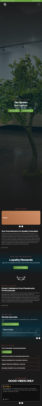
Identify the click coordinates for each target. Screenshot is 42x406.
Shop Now (14, 110)
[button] (21, 218)
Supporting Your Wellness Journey (13, 364)
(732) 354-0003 (37, 0)
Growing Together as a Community (13, 368)
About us (7, 352)
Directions (27, 110)
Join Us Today (21, 267)
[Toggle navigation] (39, 4)
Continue (5, 248)
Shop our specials (11, 324)
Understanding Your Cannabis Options (15, 360)
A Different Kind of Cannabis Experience (15, 356)
